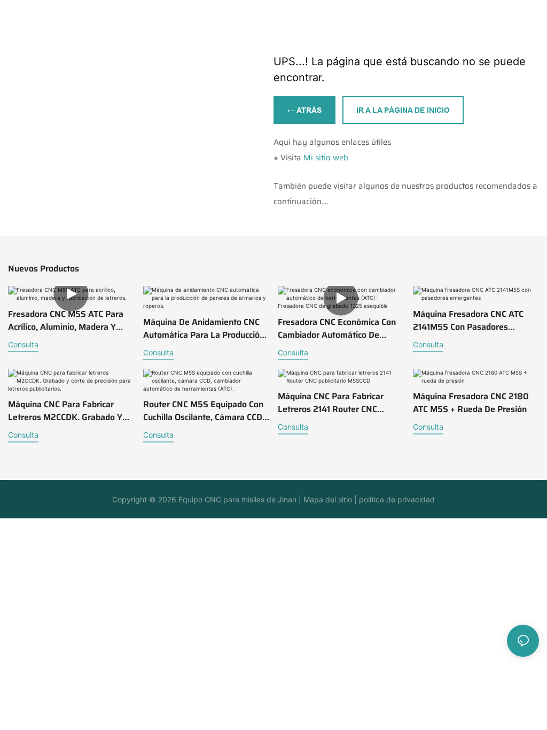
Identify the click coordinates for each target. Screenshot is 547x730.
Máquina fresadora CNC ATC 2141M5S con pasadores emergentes (468, 320)
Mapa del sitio (326, 499)
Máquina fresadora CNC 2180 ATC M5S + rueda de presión (471, 403)
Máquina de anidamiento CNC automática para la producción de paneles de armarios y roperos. (203, 328)
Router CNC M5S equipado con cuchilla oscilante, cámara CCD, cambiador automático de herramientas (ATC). (203, 411)
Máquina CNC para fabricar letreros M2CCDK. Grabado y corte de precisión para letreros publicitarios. (65, 411)
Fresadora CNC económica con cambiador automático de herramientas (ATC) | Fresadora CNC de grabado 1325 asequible (341, 328)
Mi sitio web (325, 157)
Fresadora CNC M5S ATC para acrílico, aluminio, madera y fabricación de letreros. (65, 320)
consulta (23, 344)
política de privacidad (396, 499)
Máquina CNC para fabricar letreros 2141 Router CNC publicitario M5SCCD (331, 403)
